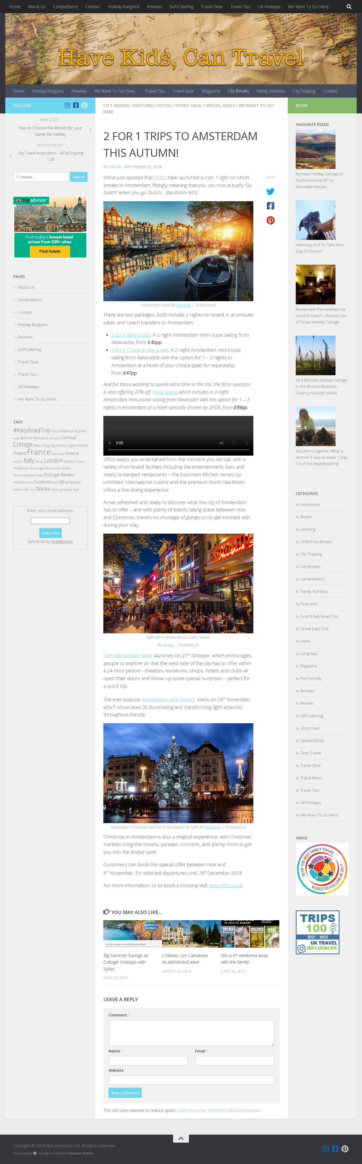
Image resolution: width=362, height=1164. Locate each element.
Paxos (39, 475)
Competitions (65, 7)
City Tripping (304, 91)
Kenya (39, 461)
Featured (143, 105)
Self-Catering (181, 7)
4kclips (168, 644)
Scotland (42, 482)
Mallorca (70, 461)
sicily (54, 482)
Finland (19, 453)
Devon (37, 445)
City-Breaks (238, 91)
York (75, 490)
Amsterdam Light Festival (169, 699)
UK (26, 489)
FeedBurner (62, 541)
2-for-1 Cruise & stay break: (140, 350)
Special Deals (220, 105)
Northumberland (24, 475)
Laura (115, 166)
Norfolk (65, 468)
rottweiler (19, 482)
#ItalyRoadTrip (32, 430)
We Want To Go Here (319, 815)
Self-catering (312, 715)
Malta (80, 461)
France (39, 452)
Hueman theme (81, 1153)
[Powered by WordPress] (35, 1153)
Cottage (23, 444)
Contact (92, 7)
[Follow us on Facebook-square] (76, 105)
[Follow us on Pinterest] (84, 105)
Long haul (309, 653)
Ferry (83, 445)
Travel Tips (240, 7)
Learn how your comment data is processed (219, 1110)
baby (16, 438)
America (66, 430)
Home (15, 7)
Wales (43, 488)
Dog (45, 445)
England (72, 445)
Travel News (311, 777)
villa (32, 490)
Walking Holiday (61, 490)
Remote (308, 690)
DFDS (160, 177)
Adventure (310, 504)
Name (116, 1050)
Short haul (188, 105)
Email (202, 1050)
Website (116, 1070)
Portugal (52, 475)
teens (18, 489)
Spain (77, 482)
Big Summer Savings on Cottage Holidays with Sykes (126, 962)
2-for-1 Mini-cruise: (131, 335)
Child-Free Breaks (316, 541)
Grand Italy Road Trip (319, 616)
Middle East (20, 468)
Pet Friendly (311, 678)
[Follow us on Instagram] (67, 105)
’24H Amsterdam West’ (127, 655)
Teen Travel (311, 752)
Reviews (154, 7)
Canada (54, 438)
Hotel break (165, 392)
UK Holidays (269, 7)
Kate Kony (213, 827)
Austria (80, 430)
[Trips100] (317, 952)
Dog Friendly (58, 445)
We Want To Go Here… (310, 7)
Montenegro (37, 468)
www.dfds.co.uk (225, 885)
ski (61, 481)
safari (29, 482)
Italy (29, 460)
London (53, 460)
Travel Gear (212, 7)
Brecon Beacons (34, 437)
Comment (119, 1015)
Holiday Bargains (123, 7)
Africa (55, 431)
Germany (58, 454)
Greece (72, 453)
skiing (69, 482)
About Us (37, 7)
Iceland (18, 461)
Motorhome (53, 468)
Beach (306, 516)
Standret (183, 305)
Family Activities (271, 91)
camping (308, 529)
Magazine (211, 91)
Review (68, 474)
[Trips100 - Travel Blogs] (317, 938)
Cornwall (68, 438)
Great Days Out (315, 628)
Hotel (164, 105)
